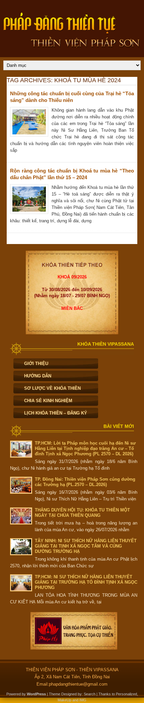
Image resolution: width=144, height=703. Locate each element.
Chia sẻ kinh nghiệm (48, 400)
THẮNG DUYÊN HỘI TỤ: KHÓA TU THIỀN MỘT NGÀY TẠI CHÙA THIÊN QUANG (82, 512)
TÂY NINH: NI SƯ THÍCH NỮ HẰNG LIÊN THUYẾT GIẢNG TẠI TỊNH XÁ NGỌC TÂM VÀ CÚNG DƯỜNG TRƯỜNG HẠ (86, 546)
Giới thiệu (36, 363)
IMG (82, 700)
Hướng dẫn (37, 375)
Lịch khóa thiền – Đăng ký (55, 413)
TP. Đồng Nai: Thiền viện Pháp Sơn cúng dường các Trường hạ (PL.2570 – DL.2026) (85, 482)
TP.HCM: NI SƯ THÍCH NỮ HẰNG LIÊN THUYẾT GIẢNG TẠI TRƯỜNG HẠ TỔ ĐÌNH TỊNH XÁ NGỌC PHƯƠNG (86, 582)
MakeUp (64, 700)
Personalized (126, 694)
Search (89, 694)
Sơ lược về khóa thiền (52, 388)
